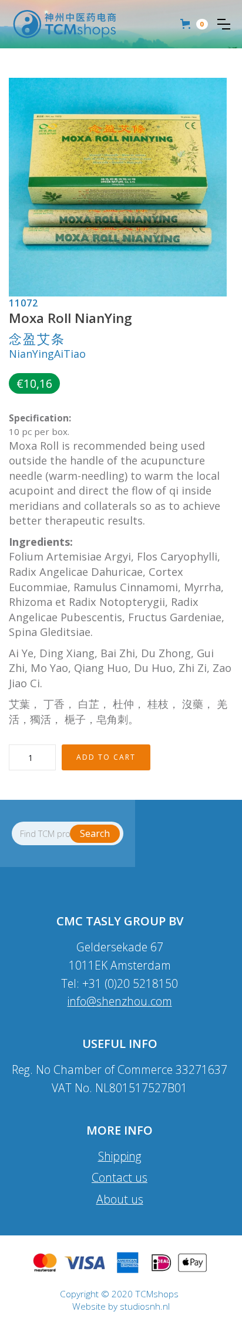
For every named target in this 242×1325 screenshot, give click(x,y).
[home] (64, 24)
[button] (223, 24)
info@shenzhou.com (120, 1001)
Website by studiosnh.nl (121, 1306)
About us (119, 1199)
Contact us (119, 1177)
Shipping (120, 1156)
